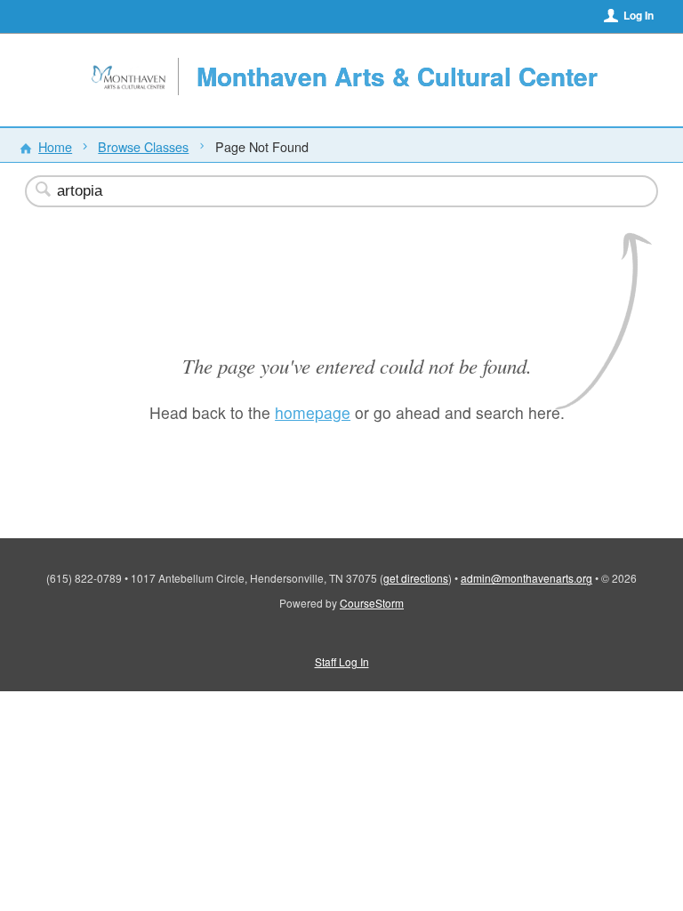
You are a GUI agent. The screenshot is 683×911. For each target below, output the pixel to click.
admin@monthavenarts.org (526, 577)
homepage (312, 412)
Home (55, 146)
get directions (415, 577)
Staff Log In (342, 661)
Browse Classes (143, 146)
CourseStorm (372, 602)
